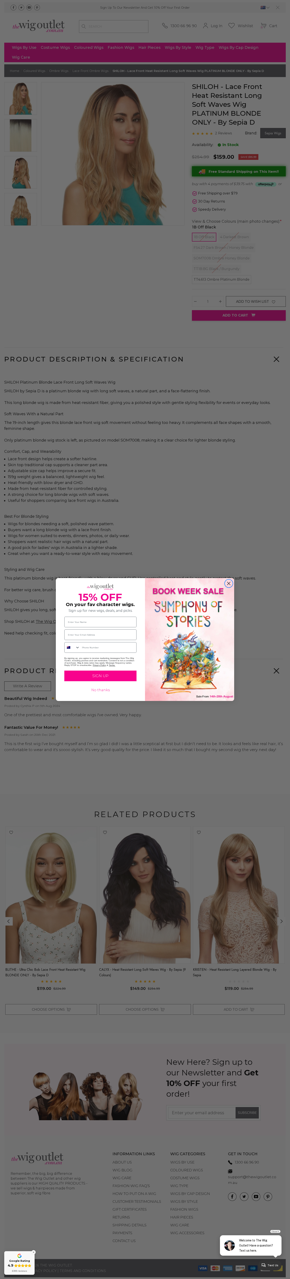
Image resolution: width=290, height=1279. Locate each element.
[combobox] (72, 647)
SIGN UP (100, 676)
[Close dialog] (228, 583)
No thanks (100, 690)
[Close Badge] (33, 1252)
